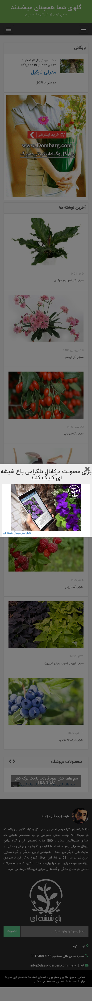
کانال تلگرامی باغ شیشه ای (17, 533)
